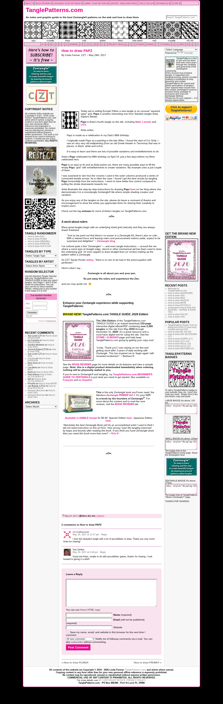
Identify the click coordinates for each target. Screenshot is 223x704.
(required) (122, 614)
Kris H (114, 433)
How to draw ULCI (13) (179, 341)
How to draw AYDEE (37, 239)
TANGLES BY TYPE (38, 251)
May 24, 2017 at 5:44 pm (85, 552)
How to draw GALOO (178, 314)
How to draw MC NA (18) (179, 332)
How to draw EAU (36, 236)
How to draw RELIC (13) (179, 344)
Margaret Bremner (36, 390)
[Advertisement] (41, 463)
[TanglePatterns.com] (111, 31)
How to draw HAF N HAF (39, 246)
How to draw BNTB (48, 383)
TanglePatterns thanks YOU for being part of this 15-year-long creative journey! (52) (182, 327)
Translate (188, 53)
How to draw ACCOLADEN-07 (40, 375)
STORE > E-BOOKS (107, 337)
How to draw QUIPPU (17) (180, 339)
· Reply (103, 534)
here (133, 189)
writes (90, 259)
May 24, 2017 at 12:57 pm (86, 534)
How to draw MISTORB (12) (181, 348)
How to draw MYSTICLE (42, 387)
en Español (85, 379)
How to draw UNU (44, 372)
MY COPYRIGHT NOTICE (111, 680)
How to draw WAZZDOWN (180, 293)
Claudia (31, 358)
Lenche (146, 121)
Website (117, 627)
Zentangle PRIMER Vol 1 (120, 395)
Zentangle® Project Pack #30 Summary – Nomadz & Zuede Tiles (182, 310)
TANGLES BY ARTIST (39, 261)
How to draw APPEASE (39, 244)
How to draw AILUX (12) (179, 346)
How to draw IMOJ (176, 298)
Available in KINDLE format (81, 417)
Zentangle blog (106, 241)
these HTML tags (90, 609)
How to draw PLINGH (76, 662)
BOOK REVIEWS (81, 364)
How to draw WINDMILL (39, 241)
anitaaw (100, 516)
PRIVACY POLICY (136, 680)
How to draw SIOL (176, 295)
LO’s (83, 124)
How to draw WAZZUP (178, 300)
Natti (138, 121)
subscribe (77, 642)
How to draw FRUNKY (146, 662)
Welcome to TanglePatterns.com (177, 290)
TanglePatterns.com (54, 10)
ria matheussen (81, 532)
